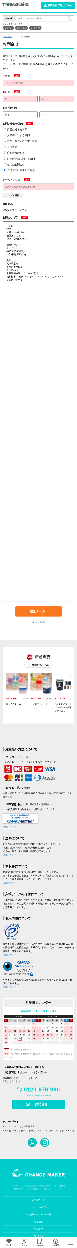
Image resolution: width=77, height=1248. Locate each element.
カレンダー (20, 1130)
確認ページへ (38, 611)
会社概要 (38, 1221)
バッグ (60, 1130)
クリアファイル (36, 1130)
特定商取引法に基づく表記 (38, 1214)
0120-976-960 (42, 1089)
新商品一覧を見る (40, 665)
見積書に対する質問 (18, 135)
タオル (50, 1130)
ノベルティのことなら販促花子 (19, 1126)
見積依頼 (12, 147)
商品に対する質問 (17, 129)
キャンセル (38, 622)
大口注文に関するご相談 (21, 170)
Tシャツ (36, 28)
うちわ (9, 28)
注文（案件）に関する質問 (22, 141)
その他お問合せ (16, 164)
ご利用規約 (38, 1236)
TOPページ (7, 37)
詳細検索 (9, 18)
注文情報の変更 (16, 152)
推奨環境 (38, 1229)
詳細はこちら (10, 827)
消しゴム (22, 28)
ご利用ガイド (38, 1200)
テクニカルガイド (38, 1207)
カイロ (71, 1130)
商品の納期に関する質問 (21, 158)
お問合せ (41, 1104)
